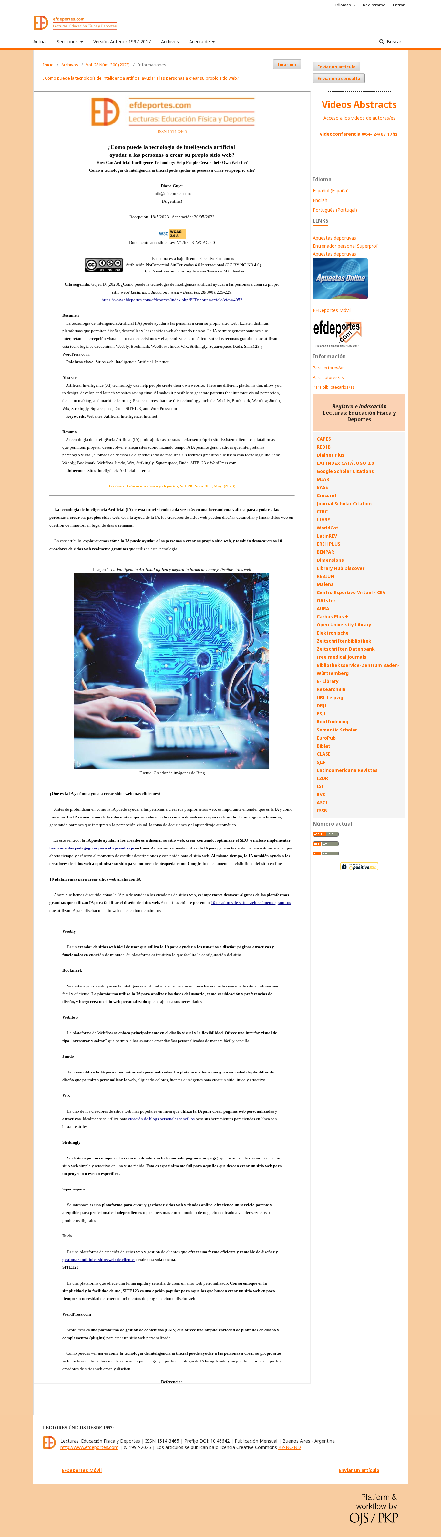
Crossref (327, 495)
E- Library (328, 681)
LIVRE (323, 520)
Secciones (68, 41)
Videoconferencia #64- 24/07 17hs (359, 134)
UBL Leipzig (330, 697)
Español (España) (331, 190)
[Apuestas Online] (340, 297)
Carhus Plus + (332, 617)
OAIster (326, 600)
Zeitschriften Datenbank (346, 649)
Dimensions (330, 560)
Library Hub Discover (340, 568)
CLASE (324, 754)
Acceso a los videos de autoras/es (359, 118)
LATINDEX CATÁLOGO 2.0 (345, 463)
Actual (39, 41)
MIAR (323, 479)
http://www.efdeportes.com (89, 1447)
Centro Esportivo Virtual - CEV (351, 592)
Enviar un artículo (336, 66)
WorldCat (327, 528)
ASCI (322, 802)
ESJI (321, 713)
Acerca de (200, 41)
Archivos (170, 41)
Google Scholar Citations (345, 471)
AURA (323, 608)
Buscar (393, 41)
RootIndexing (332, 722)
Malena (325, 584)
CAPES (324, 439)
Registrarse (374, 5)
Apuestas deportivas (334, 238)
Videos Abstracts (359, 104)
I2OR (322, 778)
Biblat (323, 746)
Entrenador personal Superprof (345, 246)
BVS (321, 794)
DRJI (322, 705)
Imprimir (287, 64)
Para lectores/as (328, 367)
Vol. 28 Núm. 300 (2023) (108, 65)
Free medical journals (341, 657)
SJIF (321, 762)
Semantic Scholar (337, 730)
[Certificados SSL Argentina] (359, 870)
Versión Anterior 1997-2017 (122, 41)
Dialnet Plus (330, 455)
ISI (320, 786)
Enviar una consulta (338, 78)
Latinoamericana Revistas (347, 770)
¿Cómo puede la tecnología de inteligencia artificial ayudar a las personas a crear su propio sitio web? (141, 78)
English (320, 200)
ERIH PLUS (328, 544)
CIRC (322, 511)
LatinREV (327, 536)
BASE (322, 487)
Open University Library (344, 625)
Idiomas (343, 5)
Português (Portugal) (335, 210)
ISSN (322, 810)
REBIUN (325, 576)
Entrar (399, 5)
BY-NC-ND (289, 1447)
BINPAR (325, 552)
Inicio (48, 65)
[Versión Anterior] (338, 347)
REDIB (324, 447)
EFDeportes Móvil (332, 310)
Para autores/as (328, 377)
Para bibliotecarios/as (334, 387)
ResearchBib (331, 689)
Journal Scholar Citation (344, 503)
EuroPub (326, 738)
